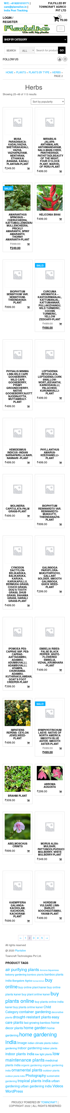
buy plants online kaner (28, 1007)
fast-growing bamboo (37, 1022)
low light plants (43, 1054)
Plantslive (20, 950)
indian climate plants (39, 1043)
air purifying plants (22, 969)
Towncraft (49, 1102)
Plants (21, 72)
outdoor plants (51, 1070)
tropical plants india (34, 1080)
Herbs (56, 72)
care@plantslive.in (15, 6)
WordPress (14, 1091)
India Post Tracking (16, 10)
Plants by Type (39, 72)
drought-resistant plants (32, 1016)
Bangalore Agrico (22, 980)
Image (22, 1042)
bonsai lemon (38, 980)
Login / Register (10, 20)
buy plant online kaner (36, 994)
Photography (35, 1075)
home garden (35, 1027)
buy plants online (32, 996)
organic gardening (31, 1065)
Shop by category (15, 39)
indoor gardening (30, 1048)
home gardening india (31, 1037)
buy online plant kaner (32, 987)
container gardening (35, 1011)
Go (62, 50)
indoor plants (50, 1048)
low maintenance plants (32, 1056)
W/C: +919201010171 (16, 3)
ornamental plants (26, 1070)
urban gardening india (36, 1086)
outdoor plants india (15, 1076)
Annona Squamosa (49, 970)
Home (9, 72)
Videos (57, 1085)
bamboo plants (35, 974)
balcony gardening (15, 974)
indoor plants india (19, 1053)
